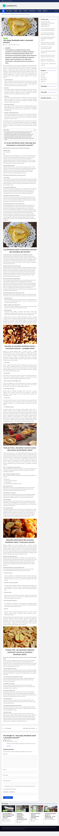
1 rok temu (48, 819)
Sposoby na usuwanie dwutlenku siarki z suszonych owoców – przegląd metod (19, 134)
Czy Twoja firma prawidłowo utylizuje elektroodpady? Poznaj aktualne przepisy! (48, 39)
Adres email (5, 775)
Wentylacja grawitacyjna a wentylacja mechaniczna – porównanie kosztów (22, 816)
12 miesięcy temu (35, 819)
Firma (20, 10)
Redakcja (45, 10)
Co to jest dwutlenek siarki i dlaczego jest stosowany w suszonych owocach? (18, 131)
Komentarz (5, 754)
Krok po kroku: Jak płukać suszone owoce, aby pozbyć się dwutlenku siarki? (18, 135)
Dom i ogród (9, 10)
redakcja (11, 44)
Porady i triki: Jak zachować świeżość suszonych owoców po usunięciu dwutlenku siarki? (19, 139)
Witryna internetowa (7, 780)
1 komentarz (17, 44)
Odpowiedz (9, 746)
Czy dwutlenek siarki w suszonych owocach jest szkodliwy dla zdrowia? (17, 133)
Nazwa (4, 769)
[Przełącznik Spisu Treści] (34, 130)
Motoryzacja (32, 10)
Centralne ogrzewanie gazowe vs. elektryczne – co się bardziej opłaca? (50, 815)
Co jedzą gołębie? (8, 728)
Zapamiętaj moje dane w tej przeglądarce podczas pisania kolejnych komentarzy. (20, 786)
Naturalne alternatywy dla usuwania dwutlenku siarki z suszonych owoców (18, 137)
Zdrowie (39, 10)
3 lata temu (6, 44)
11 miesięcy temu (21, 820)
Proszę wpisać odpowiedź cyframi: (9, 789)
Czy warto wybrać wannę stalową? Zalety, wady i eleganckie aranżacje (8, 815)
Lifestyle (25, 10)
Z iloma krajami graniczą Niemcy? (29, 728)
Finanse (15, 10)
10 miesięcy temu (7, 819)
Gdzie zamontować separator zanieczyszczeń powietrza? (35, 815)
